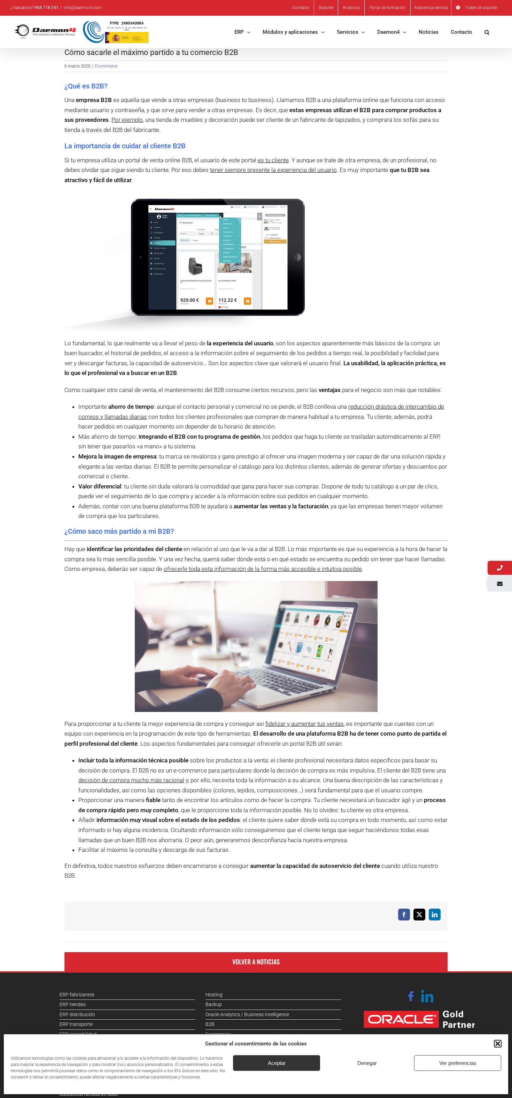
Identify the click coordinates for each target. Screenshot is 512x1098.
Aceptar (277, 1063)
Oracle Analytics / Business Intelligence (247, 1014)
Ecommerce (106, 66)
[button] (497, 1043)
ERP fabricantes (77, 994)
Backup (213, 1004)
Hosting (214, 994)
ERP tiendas (73, 1004)
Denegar (367, 1063)
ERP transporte (76, 1024)
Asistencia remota (431, 7)
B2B (210, 1024)
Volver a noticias (256, 961)
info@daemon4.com (83, 7)
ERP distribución (77, 1014)
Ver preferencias (457, 1063)
